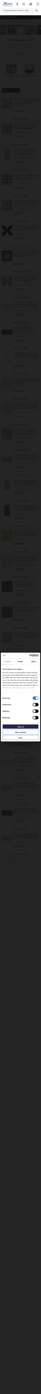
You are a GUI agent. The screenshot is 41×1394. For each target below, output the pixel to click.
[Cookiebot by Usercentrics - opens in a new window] (29, 655)
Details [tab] (20, 661)
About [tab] (33, 661)
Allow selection (20, 732)
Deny (20, 738)
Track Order (17, 4)
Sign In (23, 4)
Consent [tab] (7, 661)
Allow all (20, 727)
